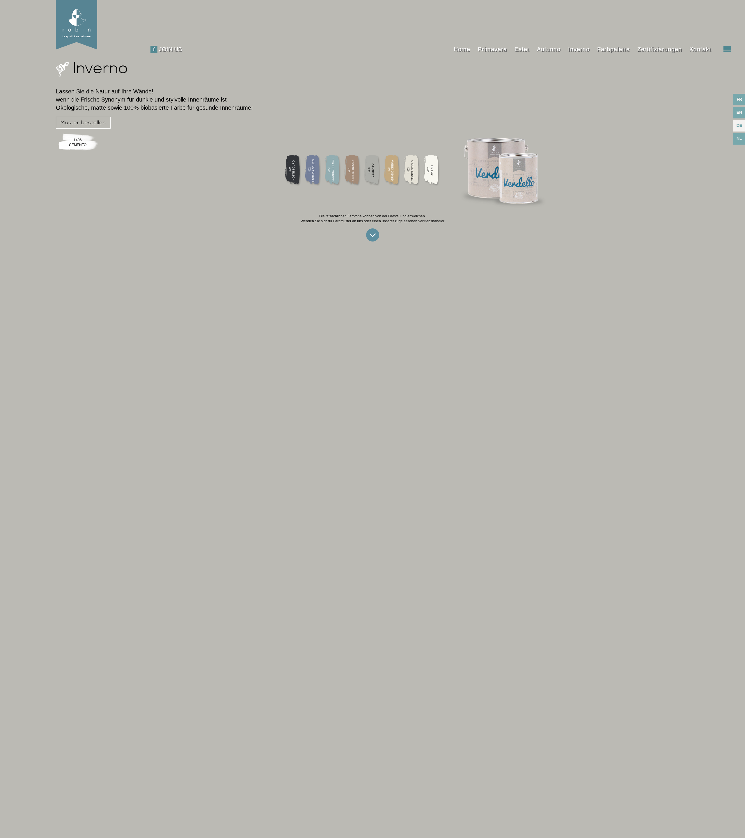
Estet (522, 49)
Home (462, 49)
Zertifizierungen (659, 49)
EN (739, 112)
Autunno (548, 49)
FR (739, 99)
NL (739, 138)
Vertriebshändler (431, 221)
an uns (357, 221)
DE (739, 125)
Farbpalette (613, 49)
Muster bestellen (83, 122)
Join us (170, 49)
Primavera (492, 49)
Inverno (579, 49)
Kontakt (700, 49)
